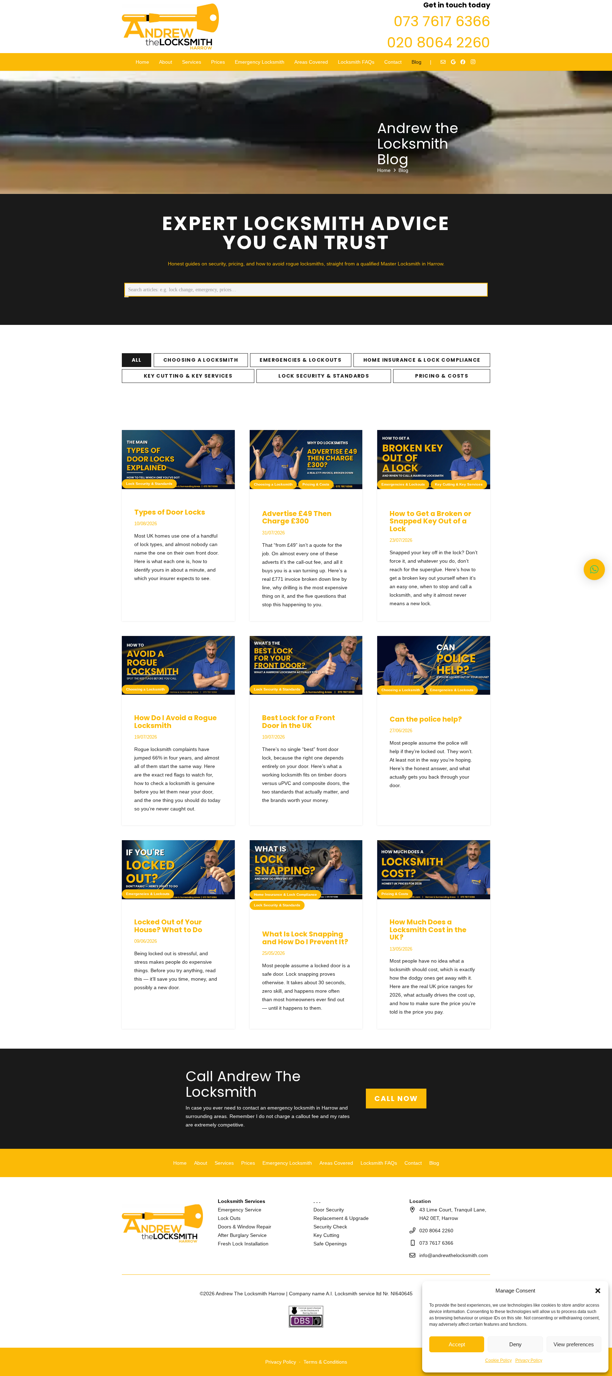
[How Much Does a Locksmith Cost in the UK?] (433, 869)
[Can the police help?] (433, 665)
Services (224, 1162)
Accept (457, 1344)
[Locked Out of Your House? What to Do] (178, 869)
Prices (248, 1162)
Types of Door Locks (169, 512)
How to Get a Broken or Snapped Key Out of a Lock (430, 521)
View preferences (574, 1344)
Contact (413, 1162)
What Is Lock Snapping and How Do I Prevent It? (305, 938)
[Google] (453, 62)
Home (180, 1162)
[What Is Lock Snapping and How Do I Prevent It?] (306, 869)
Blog (434, 1162)
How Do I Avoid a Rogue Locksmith (175, 721)
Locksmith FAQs (379, 1162)
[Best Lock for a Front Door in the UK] (306, 665)
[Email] (443, 62)
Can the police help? (426, 719)
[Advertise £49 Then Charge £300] (306, 459)
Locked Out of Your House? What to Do (168, 926)
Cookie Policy (498, 1360)
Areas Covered (336, 1162)
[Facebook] (463, 62)
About (200, 1162)
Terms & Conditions (325, 1362)
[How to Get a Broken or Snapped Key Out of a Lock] (433, 459)
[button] (597, 1290)
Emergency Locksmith (287, 1162)
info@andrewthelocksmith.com (453, 1255)
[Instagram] (473, 62)
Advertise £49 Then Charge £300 (297, 517)
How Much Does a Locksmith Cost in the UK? (428, 929)
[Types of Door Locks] (178, 459)
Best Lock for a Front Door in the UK (298, 721)
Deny (515, 1344)
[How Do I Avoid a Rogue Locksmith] (178, 665)
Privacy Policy (528, 1360)
